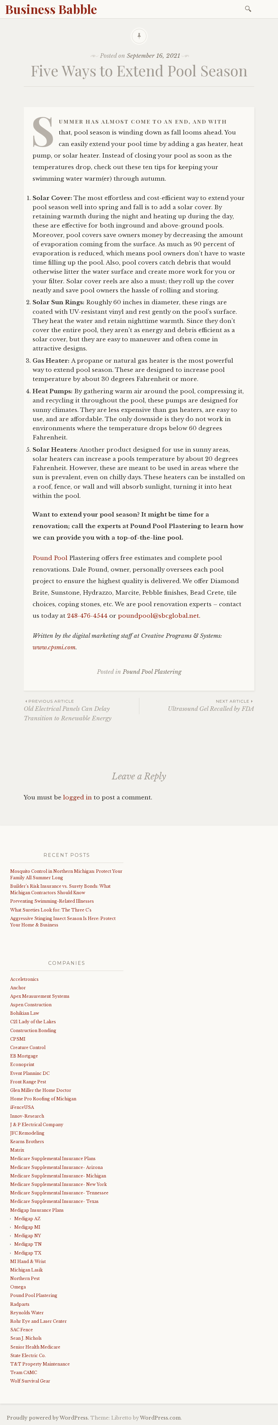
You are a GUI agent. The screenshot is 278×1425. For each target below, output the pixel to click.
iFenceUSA (22, 1107)
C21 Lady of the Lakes (33, 1021)
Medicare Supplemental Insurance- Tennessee (59, 1192)
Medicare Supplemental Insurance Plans (53, 1158)
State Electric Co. (28, 1355)
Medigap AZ (27, 1218)
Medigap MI (27, 1227)
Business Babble (51, 9)
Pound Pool (50, 558)
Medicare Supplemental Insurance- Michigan (58, 1175)
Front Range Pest (28, 1081)
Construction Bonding (33, 1030)
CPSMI (17, 1039)
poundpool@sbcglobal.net (158, 615)
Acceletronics (24, 979)
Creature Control (27, 1047)
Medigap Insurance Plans (37, 1210)
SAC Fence (21, 1329)
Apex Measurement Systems (40, 996)
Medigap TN (28, 1244)
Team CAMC (23, 1372)
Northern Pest (25, 1278)
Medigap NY (27, 1235)
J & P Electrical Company (36, 1124)
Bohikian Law (24, 1013)
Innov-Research (27, 1116)
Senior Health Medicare (35, 1347)
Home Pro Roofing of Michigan (43, 1098)
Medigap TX (27, 1253)
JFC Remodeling (27, 1133)
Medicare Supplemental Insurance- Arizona (56, 1167)
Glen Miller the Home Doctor (40, 1090)
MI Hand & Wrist (28, 1261)
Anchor (18, 987)
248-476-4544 (87, 615)
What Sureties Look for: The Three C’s (51, 910)
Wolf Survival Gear (30, 1381)
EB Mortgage (24, 1056)
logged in (77, 797)
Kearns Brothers (27, 1141)
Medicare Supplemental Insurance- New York (58, 1184)
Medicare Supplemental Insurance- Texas (54, 1201)
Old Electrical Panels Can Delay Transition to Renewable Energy (68, 710)
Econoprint (22, 1064)
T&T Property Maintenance (40, 1364)
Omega (18, 1286)
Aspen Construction (31, 1004)
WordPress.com (160, 1418)
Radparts (19, 1304)
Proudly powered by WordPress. (48, 1418)
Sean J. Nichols (26, 1338)
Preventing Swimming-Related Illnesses (52, 901)
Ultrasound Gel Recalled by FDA (211, 705)
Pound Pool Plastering (152, 671)
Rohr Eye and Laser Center (38, 1321)
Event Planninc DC (29, 1073)
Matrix (17, 1150)
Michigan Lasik (26, 1270)
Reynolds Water (27, 1312)
